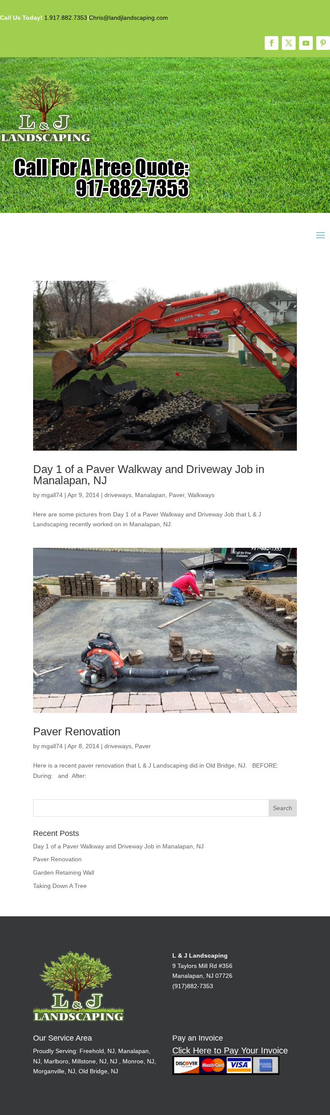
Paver (176, 494)
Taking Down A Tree (60, 885)
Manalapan (150, 494)
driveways (117, 494)
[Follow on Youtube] (306, 43)
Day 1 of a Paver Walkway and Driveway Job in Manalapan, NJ (148, 475)
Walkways (201, 494)
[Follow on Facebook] (271, 43)
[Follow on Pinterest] (323, 43)
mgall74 (52, 494)
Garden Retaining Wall (63, 872)
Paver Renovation (76, 731)
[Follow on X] (289, 43)
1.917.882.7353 (65, 17)
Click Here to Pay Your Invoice (230, 1050)
